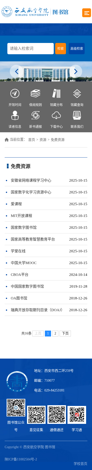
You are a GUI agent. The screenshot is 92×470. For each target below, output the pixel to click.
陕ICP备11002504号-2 (21, 459)
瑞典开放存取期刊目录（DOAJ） (38, 310)
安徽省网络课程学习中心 (31, 180)
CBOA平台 (19, 275)
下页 (65, 333)
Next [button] (75, 72)
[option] (46, 71)
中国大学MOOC (24, 263)
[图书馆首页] (35, 11)
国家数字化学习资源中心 (31, 192)
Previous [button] (16, 72)
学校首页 (80, 464)
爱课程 (16, 204)
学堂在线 (18, 251)
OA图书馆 (19, 298)
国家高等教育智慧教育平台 (33, 239)
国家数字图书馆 (24, 227)
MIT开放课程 (21, 216)
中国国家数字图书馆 (27, 286)
